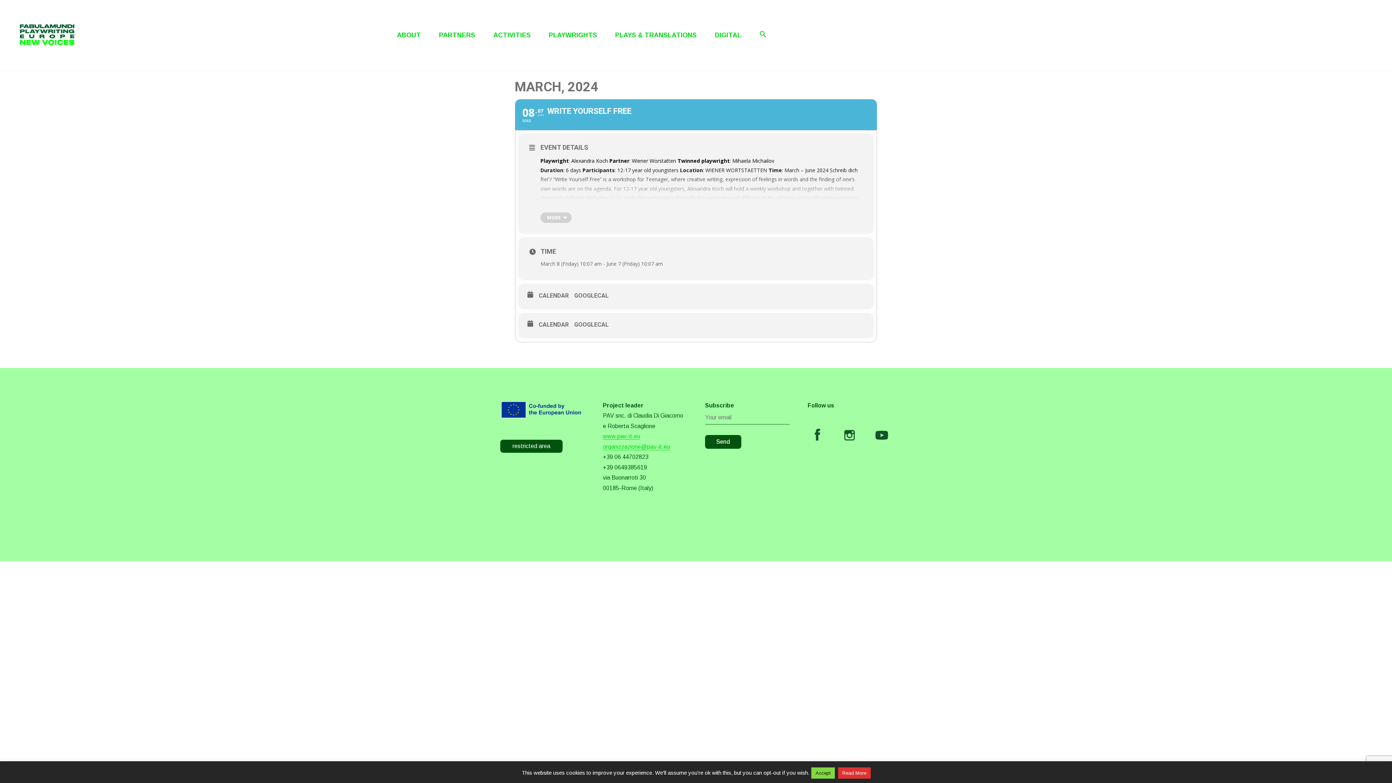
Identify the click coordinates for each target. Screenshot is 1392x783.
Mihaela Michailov (753, 160)
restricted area (531, 446)
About (409, 35)
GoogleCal (591, 295)
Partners (457, 35)
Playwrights (573, 35)
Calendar (554, 295)
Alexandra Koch (589, 160)
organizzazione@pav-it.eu (636, 447)
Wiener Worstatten (654, 160)
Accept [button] (823, 773)
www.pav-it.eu (621, 436)
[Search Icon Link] (763, 34)
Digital (728, 35)
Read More (854, 773)
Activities (512, 35)
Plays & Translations (656, 35)
